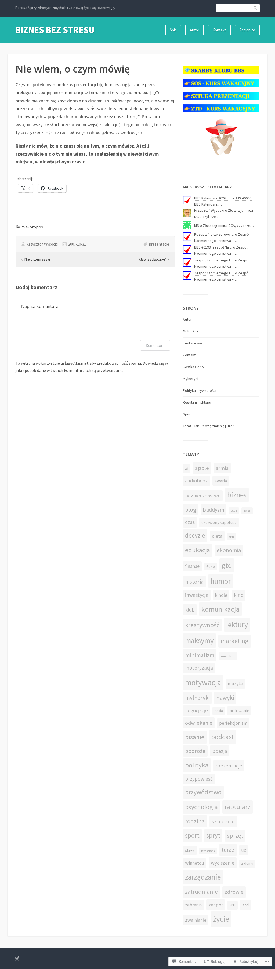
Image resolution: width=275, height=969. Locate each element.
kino (238, 595)
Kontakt (219, 30)
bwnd (247, 510)
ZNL (232, 905)
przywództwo (203, 792)
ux (243, 850)
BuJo (234, 510)
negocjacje (196, 710)
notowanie (239, 710)
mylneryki (197, 697)
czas (190, 522)
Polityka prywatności (199, 390)
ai (186, 468)
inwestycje (196, 595)
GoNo (210, 566)
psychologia (201, 807)
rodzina (195, 821)
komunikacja (220, 609)
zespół (215, 904)
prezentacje (159, 244)
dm (231, 536)
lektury (237, 624)
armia (222, 468)
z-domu (247, 863)
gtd (227, 565)
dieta (217, 536)
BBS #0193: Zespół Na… (213, 247)
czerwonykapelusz (219, 522)
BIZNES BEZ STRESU (55, 29)
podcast (222, 737)
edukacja (197, 550)
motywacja (203, 682)
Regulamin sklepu (197, 402)
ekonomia (229, 550)
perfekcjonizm (233, 723)
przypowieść (199, 779)
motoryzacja (199, 668)
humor (221, 581)
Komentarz (155, 345)
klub (190, 609)
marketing (234, 641)
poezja (219, 751)
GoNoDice (191, 331)
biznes (237, 494)
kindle (221, 595)
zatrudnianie (201, 891)
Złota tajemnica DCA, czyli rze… (228, 225)
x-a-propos (32, 226)
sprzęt (235, 835)
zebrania (193, 905)
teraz (228, 849)
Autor (194, 30)
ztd (245, 905)
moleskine (228, 656)
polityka (197, 765)
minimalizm (199, 655)
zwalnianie (195, 920)
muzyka (235, 684)
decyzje (195, 535)
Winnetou (194, 863)
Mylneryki (190, 378)
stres (189, 850)
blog (190, 509)
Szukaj (256, 8)
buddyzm (213, 509)
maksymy (199, 640)
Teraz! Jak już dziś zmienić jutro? (208, 426)
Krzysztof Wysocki (42, 244)
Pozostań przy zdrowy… (214, 234)
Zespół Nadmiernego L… (214, 260)
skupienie (223, 821)
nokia (219, 711)
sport (192, 835)
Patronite (247, 30)
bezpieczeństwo (202, 495)
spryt (213, 835)
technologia (208, 851)
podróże (195, 751)
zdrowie (234, 891)
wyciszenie (222, 863)
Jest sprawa (193, 343)
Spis (173, 30)
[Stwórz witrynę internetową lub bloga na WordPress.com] (17, 958)
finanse (192, 566)
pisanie (194, 737)
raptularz (238, 806)
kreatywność (202, 625)
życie (221, 919)
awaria (221, 480)
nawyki (225, 697)
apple (202, 468)
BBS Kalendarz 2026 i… (212, 198)
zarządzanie (203, 876)
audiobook (196, 481)
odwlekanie (198, 722)
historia (194, 581)
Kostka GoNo (193, 366)
